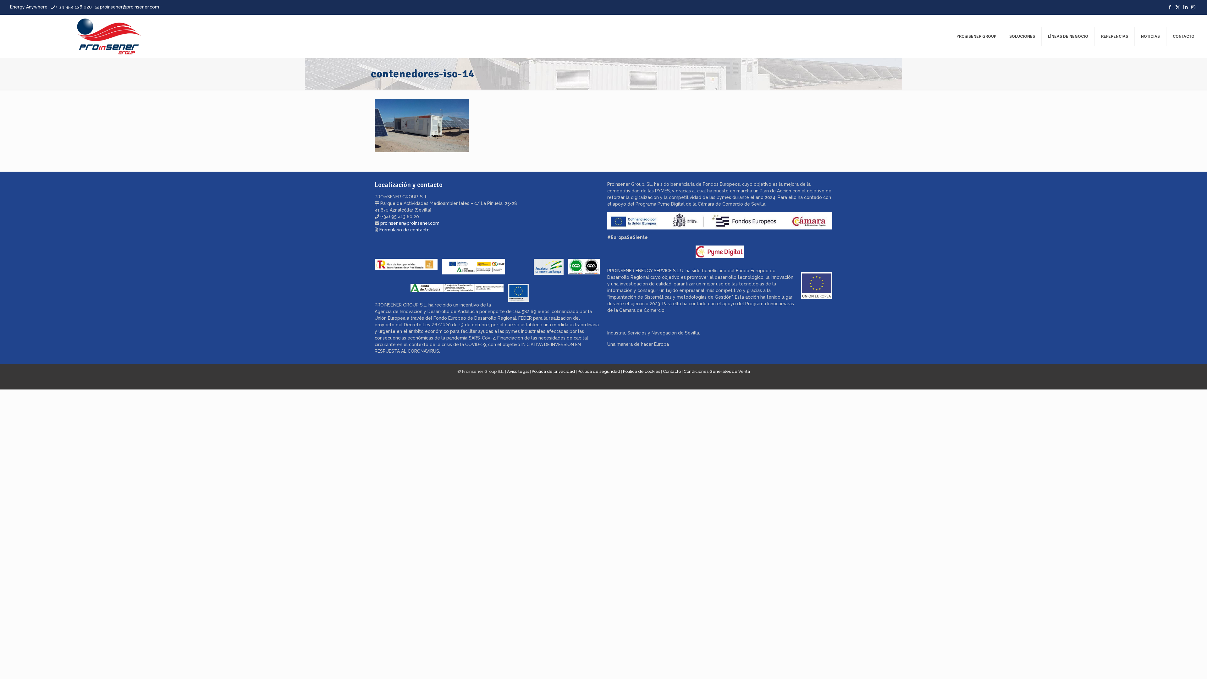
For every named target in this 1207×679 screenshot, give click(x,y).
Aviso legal (518, 371)
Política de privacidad (553, 371)
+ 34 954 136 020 (74, 6)
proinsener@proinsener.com (129, 6)
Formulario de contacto (404, 229)
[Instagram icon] (1193, 7)
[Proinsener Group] (77, 36)
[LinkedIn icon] (1185, 7)
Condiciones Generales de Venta (717, 371)
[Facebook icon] (1169, 7)
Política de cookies (641, 371)
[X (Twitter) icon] (1177, 7)
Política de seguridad (599, 371)
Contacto (672, 371)
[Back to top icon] (1176, 666)
